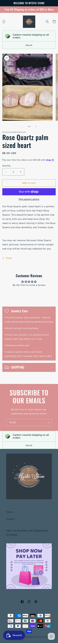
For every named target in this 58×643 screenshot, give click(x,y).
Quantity (6, 166)
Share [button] (9, 258)
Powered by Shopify (43, 637)
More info (29, 45)
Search (10, 512)
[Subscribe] (48, 422)
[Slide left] (22, 126)
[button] (3, 21)
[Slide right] (35, 126)
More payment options (29, 199)
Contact (10, 519)
